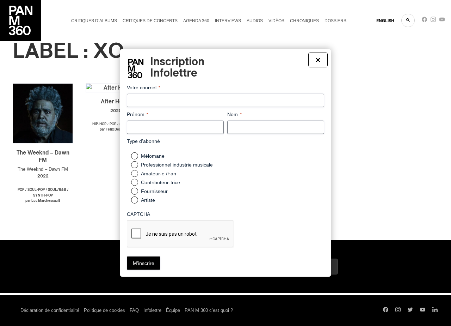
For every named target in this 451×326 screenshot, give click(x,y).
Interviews (228, 20)
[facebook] (424, 21)
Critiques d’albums (94, 20)
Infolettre (152, 310)
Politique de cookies (104, 310)
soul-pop (36, 190)
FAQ (134, 310)
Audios (255, 20)
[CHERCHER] (408, 20)
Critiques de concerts (150, 20)
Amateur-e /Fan (158, 173)
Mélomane (153, 156)
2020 (116, 111)
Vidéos (276, 20)
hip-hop (99, 124)
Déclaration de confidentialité (49, 310)
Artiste (148, 200)
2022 (43, 176)
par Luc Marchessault (42, 201)
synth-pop (43, 195)
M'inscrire (143, 263)
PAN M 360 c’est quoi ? (209, 310)
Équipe (173, 310)
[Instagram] (433, 21)
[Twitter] (410, 310)
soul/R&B (57, 190)
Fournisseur (154, 191)
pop (21, 190)
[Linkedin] (435, 310)
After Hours (116, 101)
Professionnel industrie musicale (177, 165)
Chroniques (304, 20)
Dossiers (335, 20)
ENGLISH (385, 21)
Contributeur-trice (160, 182)
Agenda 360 (196, 20)
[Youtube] (442, 21)
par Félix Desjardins (116, 129)
